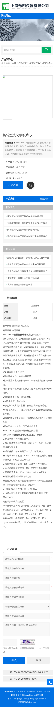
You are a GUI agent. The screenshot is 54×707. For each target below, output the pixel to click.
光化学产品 (34, 63)
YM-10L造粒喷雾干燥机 (25, 679)
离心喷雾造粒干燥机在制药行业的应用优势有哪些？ (29, 236)
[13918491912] (38, 185)
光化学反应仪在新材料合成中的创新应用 (26, 264)
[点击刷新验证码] (27, 642)
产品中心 (22, 63)
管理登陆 (39, 695)
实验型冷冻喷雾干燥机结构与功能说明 (25, 216)
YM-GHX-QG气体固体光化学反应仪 (31, 672)
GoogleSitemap (29, 695)
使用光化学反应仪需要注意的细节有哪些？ (27, 271)
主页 (14, 63)
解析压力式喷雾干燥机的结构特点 (23, 229)
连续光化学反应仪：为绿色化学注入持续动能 (28, 257)
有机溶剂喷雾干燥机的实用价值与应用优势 (27, 223)
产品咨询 (13, 185)
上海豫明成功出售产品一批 (20, 284)
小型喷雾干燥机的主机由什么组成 (23, 278)
